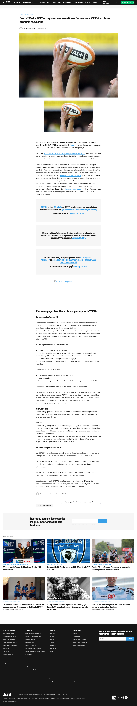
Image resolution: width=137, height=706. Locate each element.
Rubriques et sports (9, 633)
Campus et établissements (32, 666)
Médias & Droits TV (24, 564)
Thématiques (77, 630)
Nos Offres (50, 660)
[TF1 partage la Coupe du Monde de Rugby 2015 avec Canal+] (24, 551)
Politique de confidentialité (10, 701)
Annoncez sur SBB (128, 2)
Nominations (28, 654)
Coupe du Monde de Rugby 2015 (11, 564)
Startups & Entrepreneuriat (33, 636)
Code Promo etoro (8, 654)
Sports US (53, 648)
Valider (102, 521)
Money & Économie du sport (33, 648)
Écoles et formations (9, 639)
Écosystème (6, 660)
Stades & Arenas (30, 639)
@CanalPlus (66, 209)
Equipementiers (29, 642)
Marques (5, 663)
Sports (52, 630)
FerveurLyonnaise (78, 672)
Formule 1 (53, 645)
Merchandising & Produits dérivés (35, 651)
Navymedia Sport (50, 694)
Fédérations (6, 666)
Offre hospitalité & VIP (53, 681)
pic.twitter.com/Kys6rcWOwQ (84, 209)
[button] (4, 2)
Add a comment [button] (45, 505)
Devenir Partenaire (52, 663)
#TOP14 (43, 207)
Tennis (52, 642)
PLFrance (75, 675)
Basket (52, 639)
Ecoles (4, 681)
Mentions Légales (80, 698)
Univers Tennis (77, 666)
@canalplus (85, 257)
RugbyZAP (76, 681)
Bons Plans (6, 651)
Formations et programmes (33, 669)
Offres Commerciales (79, 645)
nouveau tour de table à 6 (70, 175)
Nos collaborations (44, 698)
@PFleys (68, 259)
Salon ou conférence (53, 675)
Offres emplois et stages (10, 645)
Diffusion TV (76, 636)
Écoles (27, 663)
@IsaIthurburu (58, 259)
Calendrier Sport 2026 (9, 636)
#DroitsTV (57, 207)
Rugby (31, 564)
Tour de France (107, 564)
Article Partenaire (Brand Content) (57, 669)
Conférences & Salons (79, 639)
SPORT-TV (76, 678)
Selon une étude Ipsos (72, 189)
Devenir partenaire (22, 698)
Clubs (4, 672)
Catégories (28, 630)
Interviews (6, 648)
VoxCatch (75, 669)
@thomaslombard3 (68, 262)
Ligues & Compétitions (9, 669)
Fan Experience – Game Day (33, 633)
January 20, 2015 (77, 213)
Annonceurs (12, 698)
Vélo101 (75, 663)
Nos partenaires (33, 698)
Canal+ (72, 145)
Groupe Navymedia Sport (80, 660)
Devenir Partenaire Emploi (54, 666)
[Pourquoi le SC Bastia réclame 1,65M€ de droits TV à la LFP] (68, 551)
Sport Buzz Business (9, 630)
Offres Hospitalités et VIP (80, 642)
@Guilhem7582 (90, 259)
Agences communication (10, 642)
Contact (72, 698)
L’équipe (52, 698)
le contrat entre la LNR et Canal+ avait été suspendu (64, 153)
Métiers (27, 672)
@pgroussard (77, 259)
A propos (5, 698)
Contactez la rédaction (62, 698)
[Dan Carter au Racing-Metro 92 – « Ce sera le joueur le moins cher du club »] (113, 588)
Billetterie (76, 633)
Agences (5, 678)
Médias (5, 675)
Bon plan (49, 678)
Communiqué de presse (54, 672)
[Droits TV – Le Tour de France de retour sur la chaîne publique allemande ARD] (113, 551)
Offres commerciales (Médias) (55, 684)
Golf (51, 651)
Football (50, 564)
